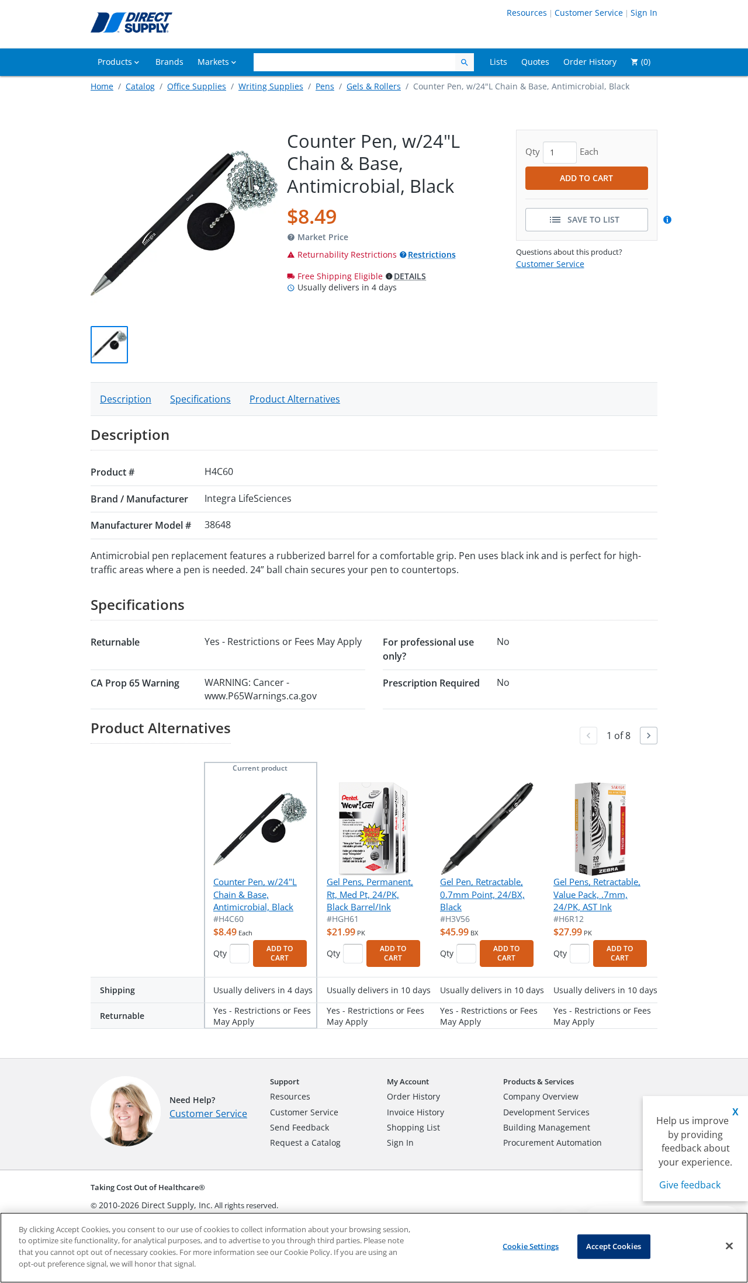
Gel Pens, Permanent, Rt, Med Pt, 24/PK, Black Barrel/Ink (370, 894)
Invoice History (415, 1112)
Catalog (140, 86)
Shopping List (413, 1127)
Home (102, 86)
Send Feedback (299, 1127)
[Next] (648, 735)
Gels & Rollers (374, 86)
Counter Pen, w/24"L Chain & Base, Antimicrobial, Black (255, 894)
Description (125, 399)
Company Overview (541, 1096)
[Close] (729, 1246)
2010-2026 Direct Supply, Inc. (156, 1205)
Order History (413, 1096)
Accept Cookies (613, 1246)
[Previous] (588, 735)
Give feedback (690, 1184)
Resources (527, 12)
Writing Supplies (270, 86)
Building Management (546, 1127)
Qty (220, 953)
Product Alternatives (295, 399)
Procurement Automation (552, 1142)
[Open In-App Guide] (669, 220)
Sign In (644, 12)
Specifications (200, 399)
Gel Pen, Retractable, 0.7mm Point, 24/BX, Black (482, 894)
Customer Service (589, 12)
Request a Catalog (305, 1142)
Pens (325, 86)
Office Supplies (196, 86)
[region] (374, 1247)
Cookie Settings (531, 1246)
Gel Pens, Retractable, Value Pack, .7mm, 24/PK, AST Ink (596, 894)
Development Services (546, 1112)
